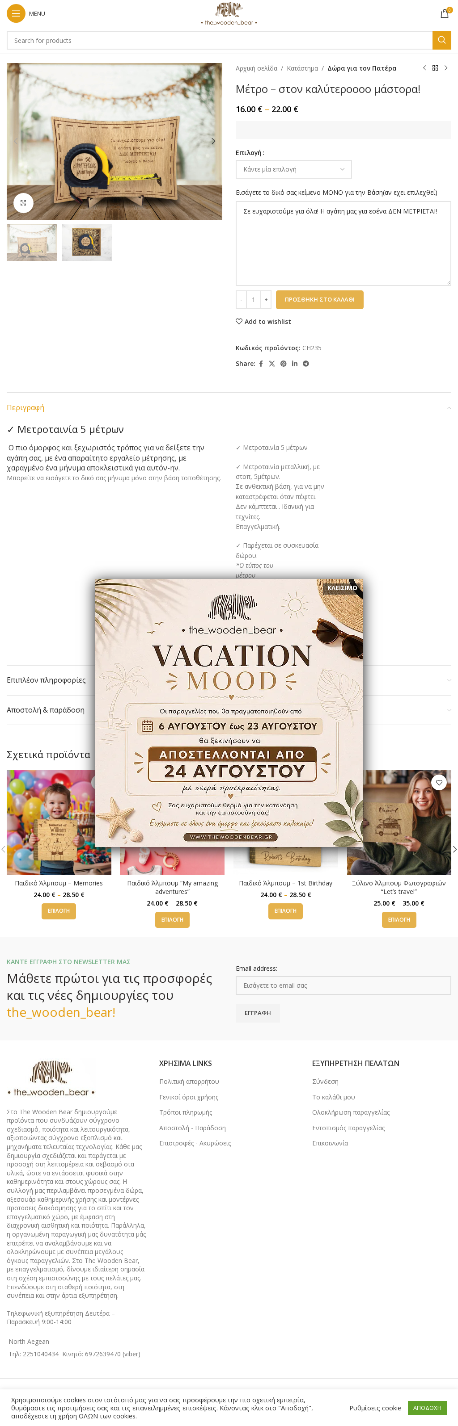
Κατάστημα (302, 68)
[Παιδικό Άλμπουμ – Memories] (59, 822)
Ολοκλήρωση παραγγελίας (351, 1112)
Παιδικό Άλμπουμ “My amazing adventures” (172, 887)
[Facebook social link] (260, 364)
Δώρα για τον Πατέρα (362, 68)
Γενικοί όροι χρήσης (188, 1097)
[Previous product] (424, 68)
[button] (16, 141)
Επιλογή (249, 152)
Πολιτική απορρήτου (189, 1081)
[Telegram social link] (306, 364)
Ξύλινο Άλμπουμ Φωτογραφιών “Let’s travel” (399, 887)
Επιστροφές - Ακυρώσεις (195, 1143)
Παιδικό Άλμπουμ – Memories (59, 883)
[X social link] (272, 364)
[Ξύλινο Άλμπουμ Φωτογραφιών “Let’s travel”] (399, 822)
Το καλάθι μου (333, 1097)
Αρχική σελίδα (256, 68)
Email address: (256, 968)
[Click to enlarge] (23, 203)
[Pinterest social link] (283, 364)
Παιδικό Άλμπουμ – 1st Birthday (285, 883)
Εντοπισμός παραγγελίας (348, 1128)
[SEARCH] (442, 40)
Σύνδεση (325, 1081)
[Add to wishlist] (439, 782)
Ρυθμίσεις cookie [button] (375, 1408)
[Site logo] (229, 12)
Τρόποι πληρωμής (185, 1112)
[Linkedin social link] (294, 364)
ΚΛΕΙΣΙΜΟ (342, 587)
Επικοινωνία (330, 1143)
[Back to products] (435, 68)
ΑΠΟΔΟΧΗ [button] (427, 1408)
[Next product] (446, 68)
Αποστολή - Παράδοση (192, 1128)
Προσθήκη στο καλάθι (320, 299)
